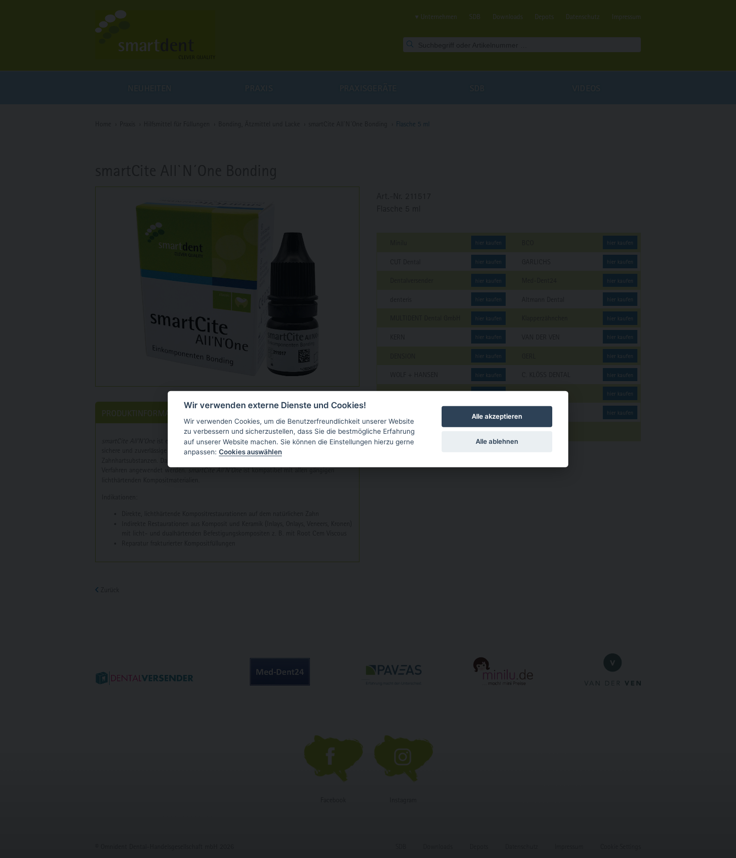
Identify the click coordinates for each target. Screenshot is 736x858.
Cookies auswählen (250, 452)
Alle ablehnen (497, 441)
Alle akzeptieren (497, 416)
